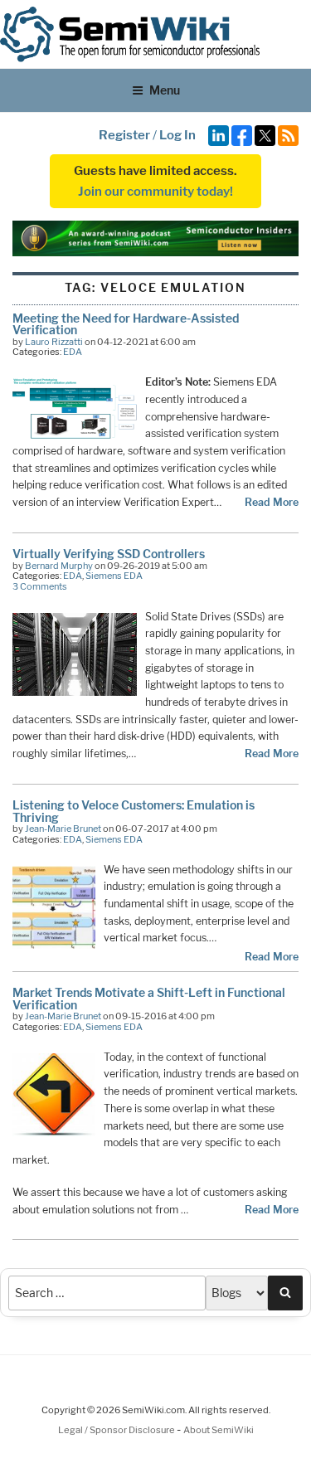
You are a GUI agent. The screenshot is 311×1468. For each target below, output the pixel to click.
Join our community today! (155, 191)
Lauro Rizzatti (54, 342)
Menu (164, 90)
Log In (177, 135)
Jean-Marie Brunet (63, 828)
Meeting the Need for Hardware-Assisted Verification (125, 324)
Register (124, 135)
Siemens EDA (114, 575)
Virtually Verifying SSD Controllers (108, 554)
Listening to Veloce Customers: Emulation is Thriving (133, 811)
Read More (272, 502)
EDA (72, 351)
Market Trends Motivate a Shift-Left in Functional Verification (148, 998)
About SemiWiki (218, 1430)
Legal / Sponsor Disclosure (117, 1430)
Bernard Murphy (59, 565)
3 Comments (39, 586)
